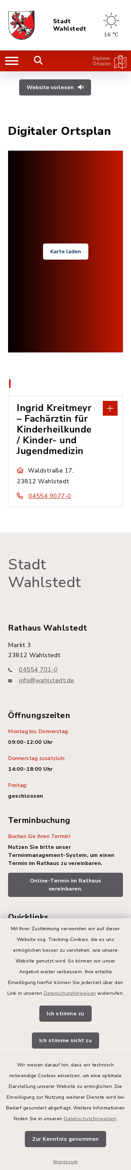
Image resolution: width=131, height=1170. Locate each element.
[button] (65, 407)
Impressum (65, 1162)
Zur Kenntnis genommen (65, 1139)
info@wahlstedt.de (46, 680)
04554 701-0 (38, 670)
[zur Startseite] (21, 25)
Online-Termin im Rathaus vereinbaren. (65, 885)
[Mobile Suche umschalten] (38, 60)
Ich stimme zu (65, 1013)
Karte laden (65, 251)
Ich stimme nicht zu (65, 1040)
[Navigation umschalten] (12, 61)
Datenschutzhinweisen (70, 993)
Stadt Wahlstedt (69, 25)
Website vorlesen (51, 87)
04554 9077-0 (50, 496)
